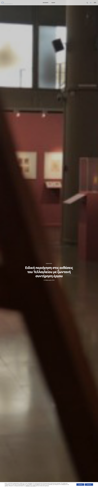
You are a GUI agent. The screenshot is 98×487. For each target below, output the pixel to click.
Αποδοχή (80, 484)
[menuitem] (90, 3)
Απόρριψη (89, 484)
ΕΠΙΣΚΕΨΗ (45, 2)
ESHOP (53, 2)
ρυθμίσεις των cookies (31, 485)
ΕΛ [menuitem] (90, 2)
